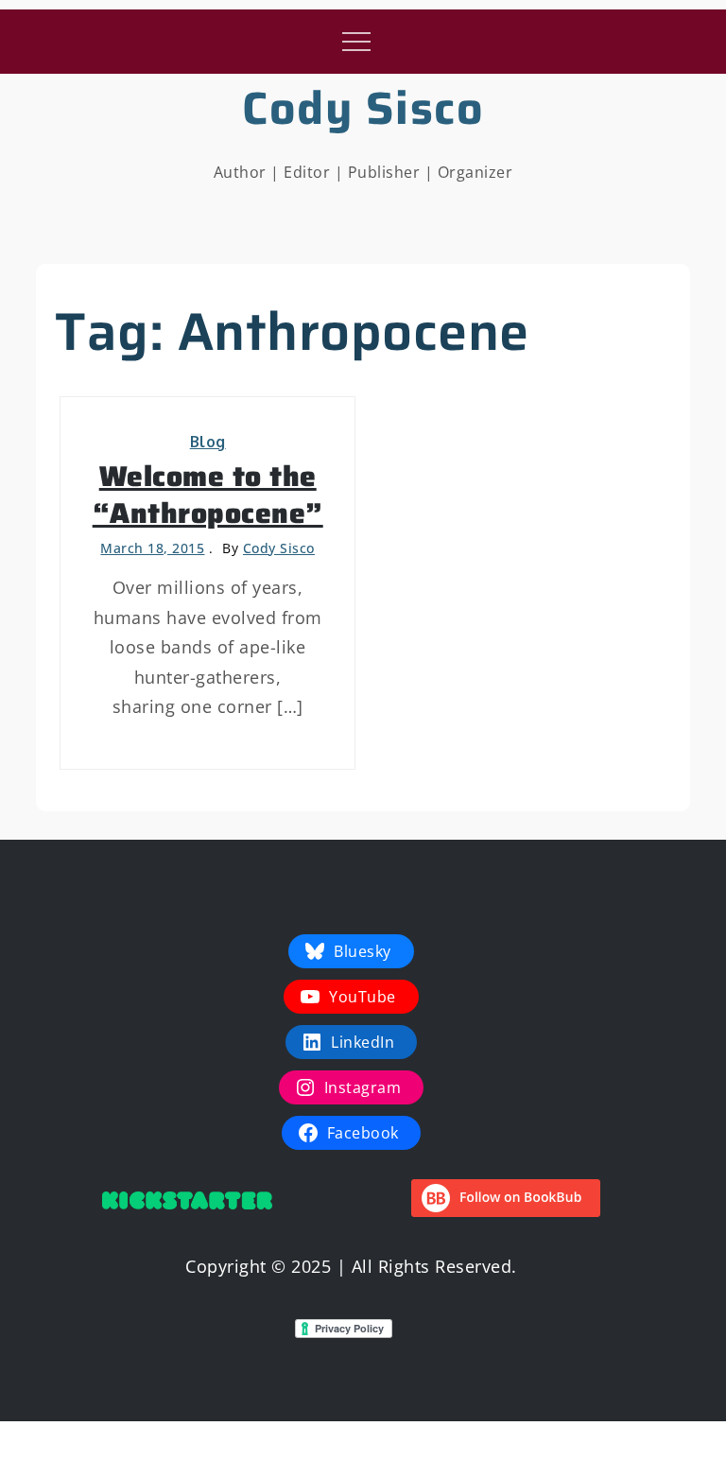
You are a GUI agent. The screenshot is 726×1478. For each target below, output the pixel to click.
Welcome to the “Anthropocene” (208, 494)
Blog (208, 441)
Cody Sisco (363, 108)
